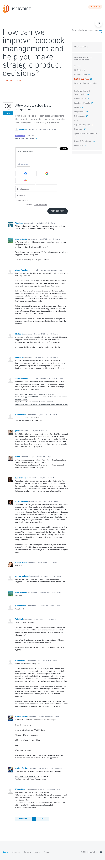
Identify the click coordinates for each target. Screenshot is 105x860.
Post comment (57, 211)
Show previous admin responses (26, 138)
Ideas (76, 107)
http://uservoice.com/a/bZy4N (27, 776)
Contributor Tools (81, 59)
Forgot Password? (22, 200)
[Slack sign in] (25, 180)
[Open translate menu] (98, 23)
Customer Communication (85, 83)
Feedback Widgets (82, 103)
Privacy (47, 852)
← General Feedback (13, 81)
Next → (44, 819)
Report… (54, 129)
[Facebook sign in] (25, 173)
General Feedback (83, 58)
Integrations (79, 112)
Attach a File (24, 164)
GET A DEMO (95, 7)
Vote (8, 113)
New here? (36, 205)
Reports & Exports (82, 125)
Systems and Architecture (85, 134)
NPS (76, 121)
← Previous (22, 819)
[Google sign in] (46, 173)
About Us (16, 852)
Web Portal (79, 146)
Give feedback (81, 47)
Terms (37, 852)
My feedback (79, 70)
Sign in (5, 852)
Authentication (80, 75)
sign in (100, 31)
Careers (27, 852)
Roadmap (78, 129)
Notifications (79, 116)
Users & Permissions (83, 141)
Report (53, 223)
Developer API (80, 99)
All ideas (78, 66)
